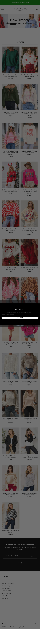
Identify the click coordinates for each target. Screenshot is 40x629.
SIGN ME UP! (20, 317)
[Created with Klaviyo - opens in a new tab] (20, 325)
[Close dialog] (38, 303)
